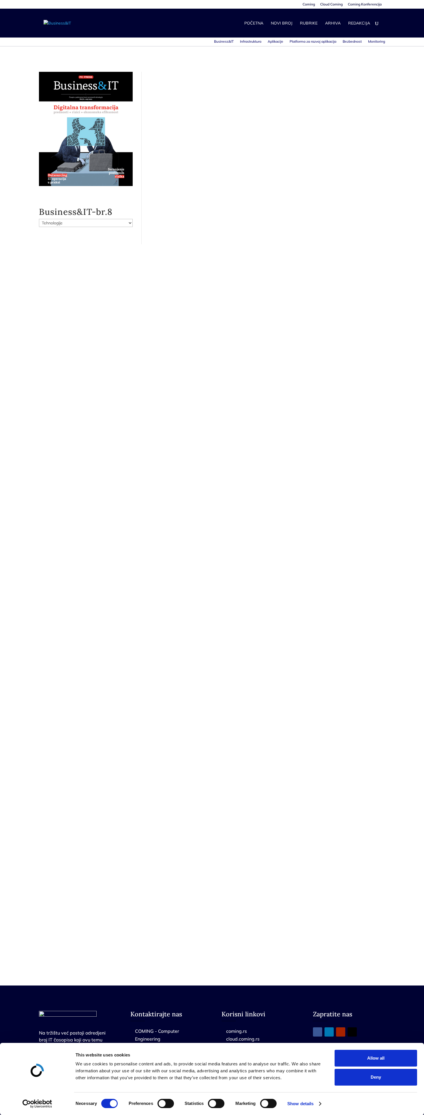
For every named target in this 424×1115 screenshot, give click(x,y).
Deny (376, 1077)
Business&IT (224, 42)
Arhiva (333, 23)
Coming (309, 4)
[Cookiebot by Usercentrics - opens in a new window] (37, 1103)
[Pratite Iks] (352, 1032)
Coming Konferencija (365, 4)
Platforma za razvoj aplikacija (313, 42)
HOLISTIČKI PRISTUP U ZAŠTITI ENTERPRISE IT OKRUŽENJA (242, 890)
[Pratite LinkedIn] (329, 1032)
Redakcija (359, 23)
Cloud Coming (331, 4)
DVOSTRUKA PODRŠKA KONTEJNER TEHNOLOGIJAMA (234, 223)
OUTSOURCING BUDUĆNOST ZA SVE (213, 445)
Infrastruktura (250, 42)
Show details (300, 1103)
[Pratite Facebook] (317, 1032)
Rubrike (309, 23)
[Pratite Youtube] (340, 1032)
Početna (253, 23)
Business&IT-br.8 (75, 211)
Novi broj (281, 23)
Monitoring (376, 42)
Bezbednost (352, 42)
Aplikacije (275, 42)
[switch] (165, 1103)
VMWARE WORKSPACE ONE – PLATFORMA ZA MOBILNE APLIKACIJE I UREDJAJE (267, 668)
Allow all (375, 1058)
